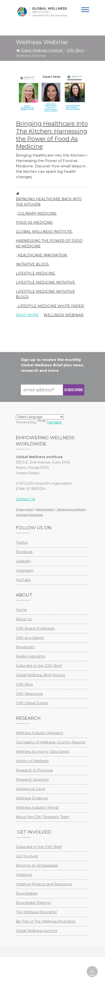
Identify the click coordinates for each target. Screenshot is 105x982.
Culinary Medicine (37, 213)
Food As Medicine (34, 222)
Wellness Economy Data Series (42, 751)
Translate (54, 422)
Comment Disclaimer (29, 515)
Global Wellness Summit (36, 931)
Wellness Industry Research (39, 733)
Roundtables (27, 893)
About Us (24, 619)
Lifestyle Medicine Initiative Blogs (45, 294)
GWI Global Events (32, 703)
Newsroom (25, 647)
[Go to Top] (92, 971)
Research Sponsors (32, 779)
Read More (27, 315)
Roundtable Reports (33, 903)
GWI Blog (24, 684)
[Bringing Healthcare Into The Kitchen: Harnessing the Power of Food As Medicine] (52, 94)
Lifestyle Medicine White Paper (51, 306)
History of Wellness (32, 761)
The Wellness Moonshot (36, 912)
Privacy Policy (25, 509)
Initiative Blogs (32, 264)
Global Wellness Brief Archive (40, 675)
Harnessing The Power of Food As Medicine (49, 243)
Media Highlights (30, 656)
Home (21, 610)
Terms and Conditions (71, 509)
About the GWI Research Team (43, 817)
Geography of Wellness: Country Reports (50, 742)
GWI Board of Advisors (35, 628)
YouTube (23, 580)
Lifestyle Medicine (35, 273)
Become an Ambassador (37, 865)
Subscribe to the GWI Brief (39, 666)
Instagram (24, 570)
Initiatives (24, 875)
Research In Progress (34, 770)
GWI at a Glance (30, 638)
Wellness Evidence (32, 798)
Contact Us (25, 499)
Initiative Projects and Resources (44, 884)
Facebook (24, 552)
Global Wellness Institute (44, 231)
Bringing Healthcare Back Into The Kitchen (49, 202)
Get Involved (27, 856)
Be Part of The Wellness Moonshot (45, 921)
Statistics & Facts (30, 789)
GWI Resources (29, 693)
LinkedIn (23, 561)
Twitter (22, 542)
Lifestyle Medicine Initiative (45, 282)
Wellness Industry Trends (37, 807)
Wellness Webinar (64, 315)
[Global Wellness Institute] (42, 11)
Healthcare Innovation (42, 255)
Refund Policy (45, 509)
